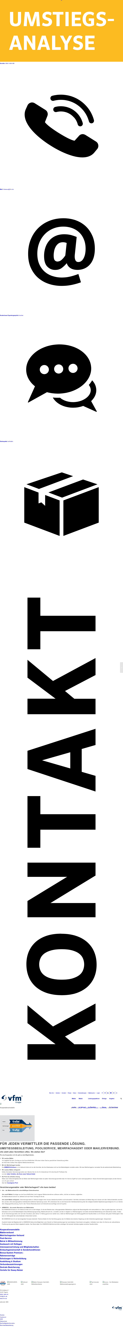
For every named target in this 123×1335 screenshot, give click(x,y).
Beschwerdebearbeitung (6, 1325)
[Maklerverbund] (121, 667)
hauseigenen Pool (12, 1183)
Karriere (58, 1093)
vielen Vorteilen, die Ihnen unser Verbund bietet (21, 1174)
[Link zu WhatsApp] (116, 1092)
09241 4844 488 (7, 63)
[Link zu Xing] (105, 1092)
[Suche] (121, 1098)
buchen (11, 315)
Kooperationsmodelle (7, 1107)
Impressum (3, 1317)
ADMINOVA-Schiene (10, 1167)
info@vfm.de (3, 1296)
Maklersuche (91, 1093)
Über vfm (51, 1093)
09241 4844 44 (4, 1294)
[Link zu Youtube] (110, 1092)
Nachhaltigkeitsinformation (7, 1323)
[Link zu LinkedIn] (108, 1092)
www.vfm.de (3, 1298)
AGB (1, 1319)
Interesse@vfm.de (7, 189)
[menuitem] (51, 1092)
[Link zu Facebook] (102, 1092)
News (74, 1093)
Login (98, 1093)
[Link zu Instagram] (113, 1092)
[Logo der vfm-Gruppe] (12, 1100)
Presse (69, 1093)
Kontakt (64, 1093)
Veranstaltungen (82, 1093)
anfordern (6, 441)
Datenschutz (3, 1321)
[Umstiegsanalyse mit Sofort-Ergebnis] (61, 61)
